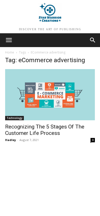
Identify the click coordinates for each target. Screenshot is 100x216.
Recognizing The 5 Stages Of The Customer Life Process (44, 130)
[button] (93, 40)
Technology (14, 118)
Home (9, 52)
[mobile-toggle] (9, 40)
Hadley (10, 140)
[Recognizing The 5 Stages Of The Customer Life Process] (50, 94)
